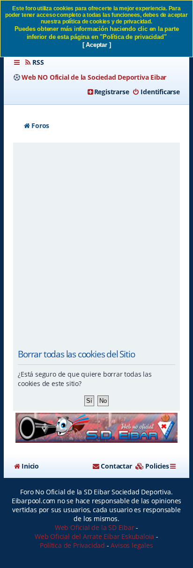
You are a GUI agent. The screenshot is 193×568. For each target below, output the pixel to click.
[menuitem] (34, 62)
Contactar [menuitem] (116, 466)
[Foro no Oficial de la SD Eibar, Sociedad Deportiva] (96, 427)
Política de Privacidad (72, 545)
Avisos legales (132, 545)
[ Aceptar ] (96, 44)
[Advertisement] (96, 246)
